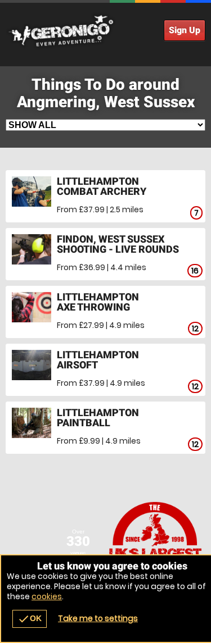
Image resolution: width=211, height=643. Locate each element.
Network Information (156, 543)
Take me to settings (98, 618)
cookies (47, 596)
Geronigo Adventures (105, 30)
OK (29, 619)
